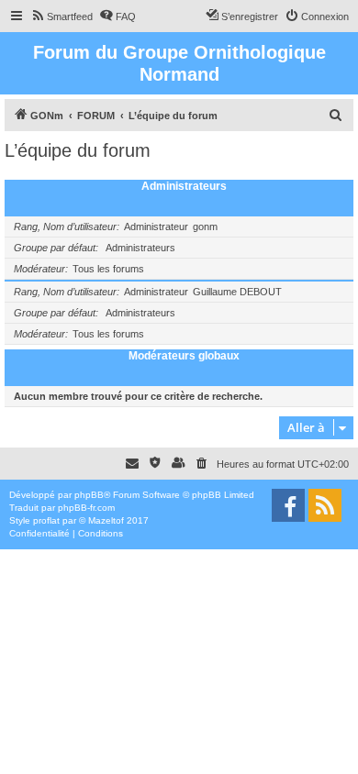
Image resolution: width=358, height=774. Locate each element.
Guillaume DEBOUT (237, 291)
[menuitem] (61, 17)
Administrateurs (184, 186)
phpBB (89, 495)
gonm (205, 226)
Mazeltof (106, 520)
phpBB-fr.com (86, 508)
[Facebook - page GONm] (288, 505)
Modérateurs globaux (184, 355)
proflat (46, 520)
